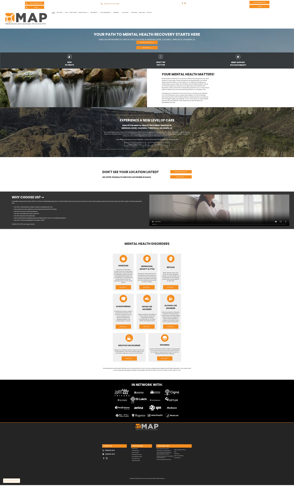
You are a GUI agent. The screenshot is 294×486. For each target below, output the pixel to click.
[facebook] (182, 3)
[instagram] (185, 3)
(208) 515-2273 (110, 450)
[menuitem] (53, 12)
